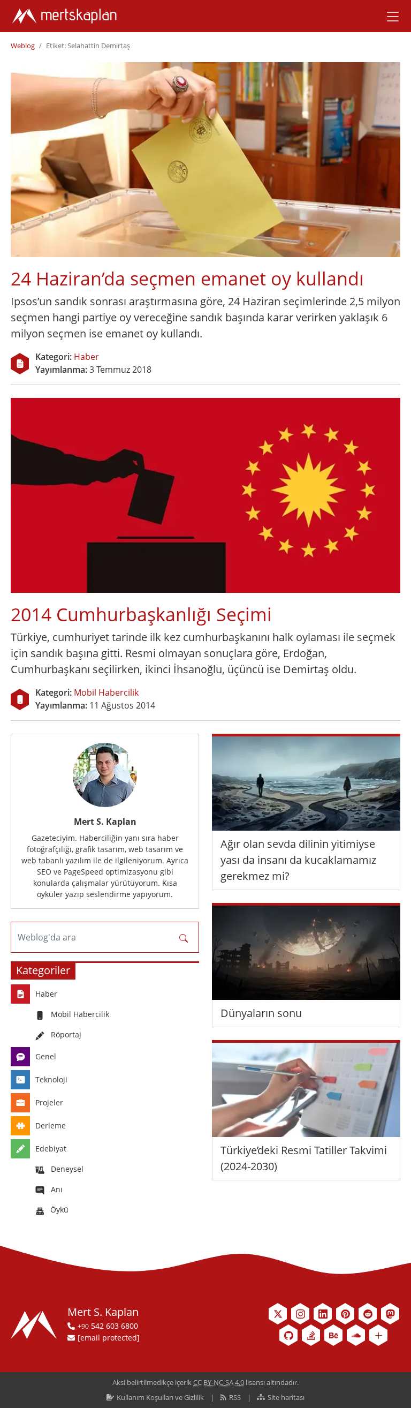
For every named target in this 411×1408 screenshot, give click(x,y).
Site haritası (285, 1397)
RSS (234, 1397)
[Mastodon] (390, 1313)
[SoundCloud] (356, 1335)
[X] (278, 1313)
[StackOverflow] (311, 1335)
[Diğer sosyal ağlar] (378, 1335)
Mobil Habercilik (106, 692)
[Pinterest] (345, 1313)
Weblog (23, 45)
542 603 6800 (108, 1326)
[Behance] (333, 1335)
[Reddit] (368, 1313)
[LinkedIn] (323, 1313)
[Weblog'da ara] (183, 937)
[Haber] (20, 363)
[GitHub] (288, 1335)
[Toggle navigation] (389, 16)
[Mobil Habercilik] (20, 699)
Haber (86, 357)
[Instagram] (300, 1313)
